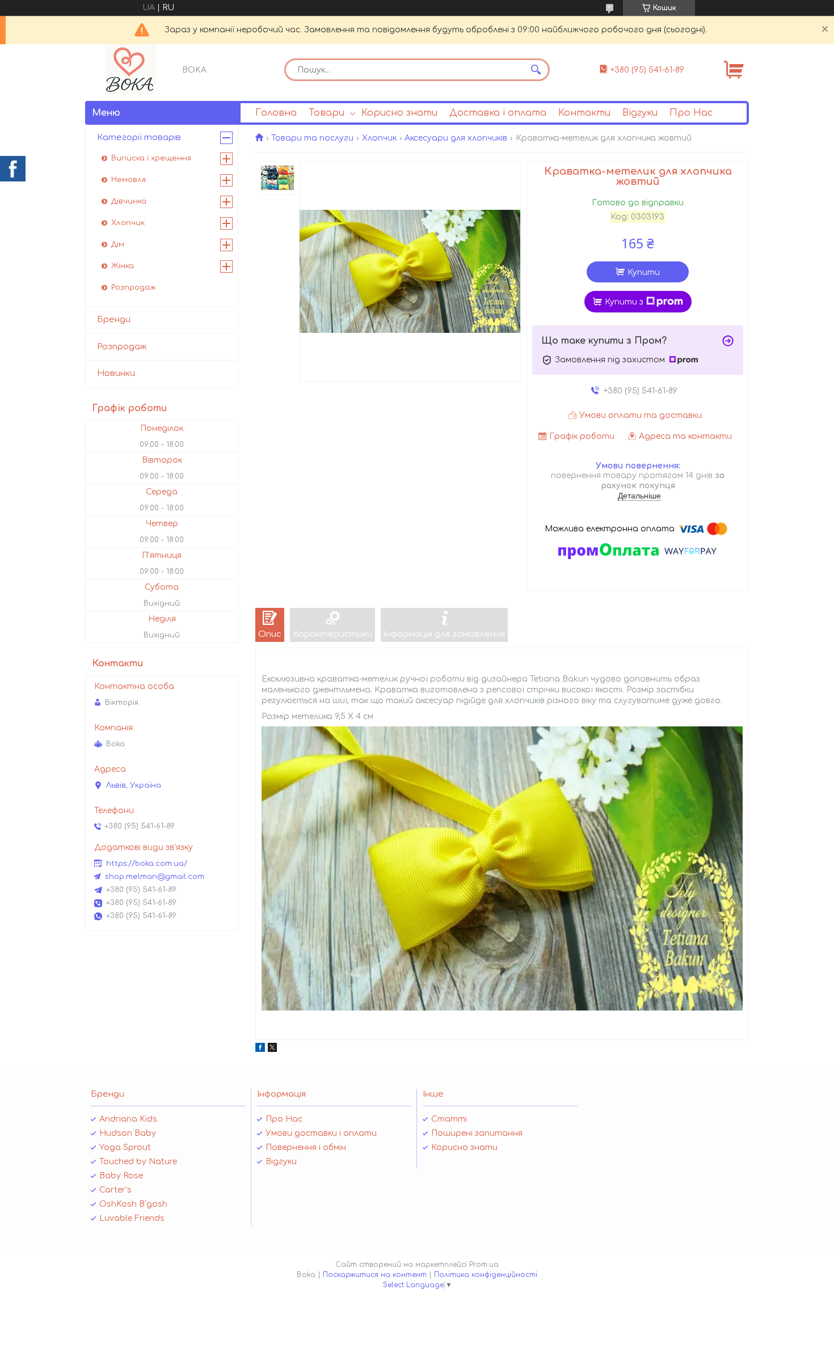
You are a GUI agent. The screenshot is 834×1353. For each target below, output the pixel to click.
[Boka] (130, 69)
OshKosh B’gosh (133, 1204)
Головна (276, 113)
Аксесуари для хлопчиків (456, 138)
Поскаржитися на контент (375, 1275)
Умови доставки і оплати (321, 1133)
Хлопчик (379, 138)
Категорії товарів (139, 137)
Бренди (113, 319)
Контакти (584, 113)
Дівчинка (128, 201)
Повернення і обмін (306, 1147)
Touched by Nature (138, 1161)
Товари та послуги (312, 138)
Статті (449, 1119)
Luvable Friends (132, 1218)
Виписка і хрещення (151, 158)
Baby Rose (121, 1176)
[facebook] (260, 1049)
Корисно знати (399, 113)
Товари (326, 113)
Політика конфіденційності (485, 1275)
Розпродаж (133, 287)
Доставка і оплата (497, 113)
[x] (272, 1049)
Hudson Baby (127, 1133)
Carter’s (115, 1190)
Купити (643, 272)
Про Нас (691, 113)
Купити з (624, 302)
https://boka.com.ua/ (146, 864)
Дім (117, 244)
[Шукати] (535, 69)
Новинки (116, 373)
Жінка (122, 266)
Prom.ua (484, 1265)
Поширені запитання (477, 1133)
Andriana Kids (128, 1119)
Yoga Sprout (125, 1147)
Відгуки (640, 113)
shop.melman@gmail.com (154, 877)
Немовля (128, 180)
